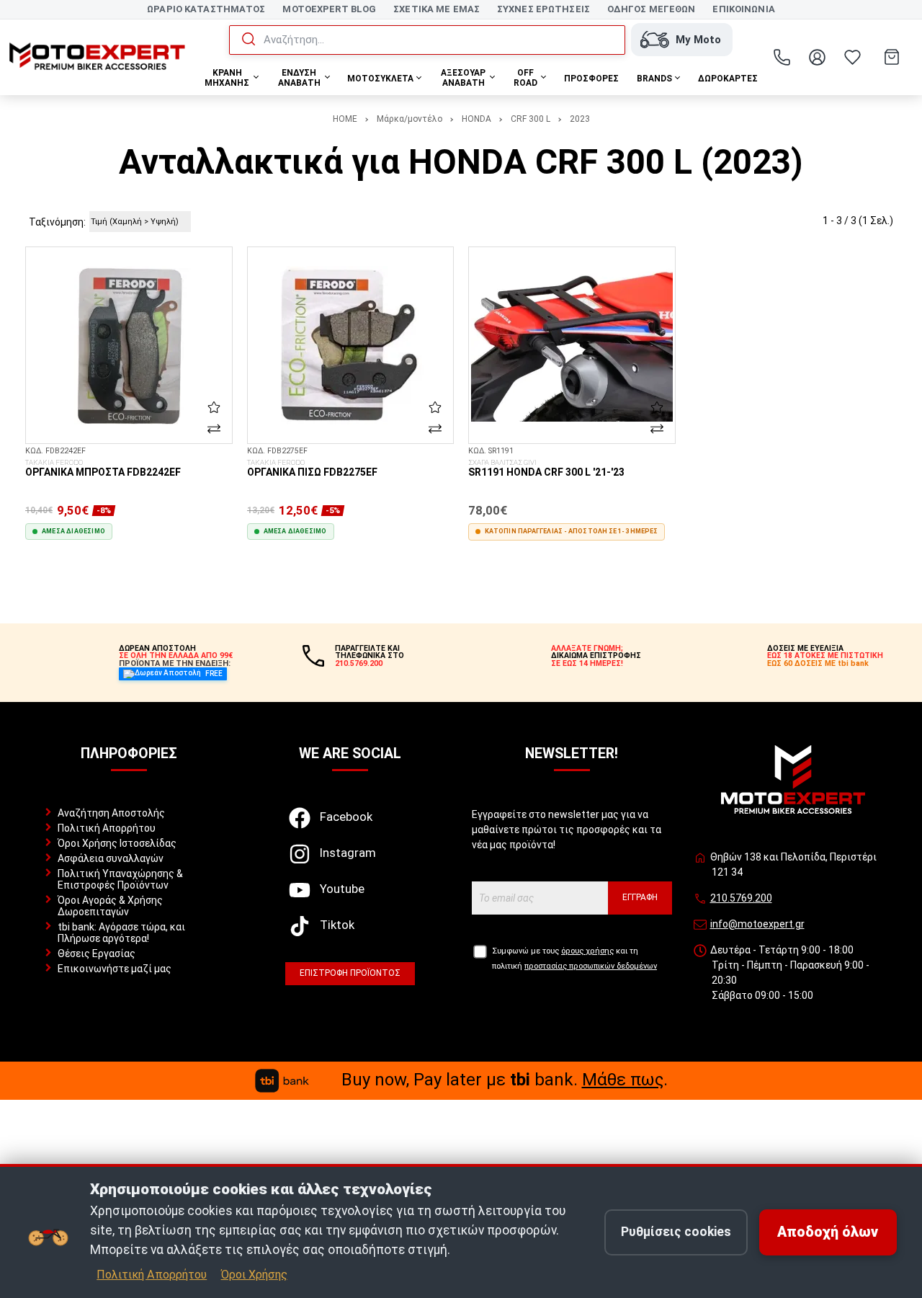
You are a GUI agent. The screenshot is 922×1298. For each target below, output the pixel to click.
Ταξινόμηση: (57, 222)
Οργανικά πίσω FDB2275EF (312, 468)
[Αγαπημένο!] (214, 407)
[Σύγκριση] (214, 429)
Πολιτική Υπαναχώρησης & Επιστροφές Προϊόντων (120, 879)
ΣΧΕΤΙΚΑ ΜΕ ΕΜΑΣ (436, 9)
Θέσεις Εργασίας (96, 953)
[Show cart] (891, 57)
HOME (345, 119)
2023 (580, 119)
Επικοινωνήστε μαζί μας (114, 968)
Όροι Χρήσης (254, 1274)
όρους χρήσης (587, 951)
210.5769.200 (741, 898)
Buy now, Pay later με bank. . (504, 1080)
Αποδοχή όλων (827, 1232)
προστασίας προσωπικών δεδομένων (590, 966)
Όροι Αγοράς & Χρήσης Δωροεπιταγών (110, 905)
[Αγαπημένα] (853, 57)
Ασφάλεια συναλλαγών (111, 858)
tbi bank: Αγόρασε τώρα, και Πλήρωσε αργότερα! (121, 932)
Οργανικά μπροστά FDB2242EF (103, 468)
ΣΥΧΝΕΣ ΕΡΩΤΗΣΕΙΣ (543, 9)
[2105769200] (782, 57)
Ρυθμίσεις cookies (676, 1231)
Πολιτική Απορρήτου (107, 828)
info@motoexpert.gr (757, 924)
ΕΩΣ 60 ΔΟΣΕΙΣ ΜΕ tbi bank (818, 663)
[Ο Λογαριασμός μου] (817, 57)
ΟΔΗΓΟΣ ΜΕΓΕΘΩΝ (651, 9)
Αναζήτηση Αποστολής (111, 813)
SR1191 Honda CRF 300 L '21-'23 (546, 468)
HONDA (476, 119)
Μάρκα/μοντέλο (409, 119)
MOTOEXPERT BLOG (329, 9)
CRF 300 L (530, 119)
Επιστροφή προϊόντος (350, 973)
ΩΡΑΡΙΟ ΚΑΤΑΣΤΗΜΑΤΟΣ (206, 9)
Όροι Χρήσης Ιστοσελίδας (117, 843)
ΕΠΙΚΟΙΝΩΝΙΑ (743, 9)
